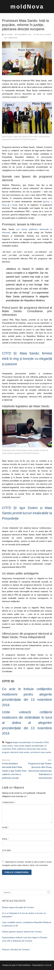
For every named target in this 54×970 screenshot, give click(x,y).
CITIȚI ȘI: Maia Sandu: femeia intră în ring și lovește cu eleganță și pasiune (27, 358)
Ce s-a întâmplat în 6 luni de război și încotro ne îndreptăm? (24, 915)
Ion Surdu (8, 34)
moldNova (27, 6)
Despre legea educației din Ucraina (18, 907)
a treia (13, 205)
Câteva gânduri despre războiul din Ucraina (22, 931)
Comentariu (9, 803)
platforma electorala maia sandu (32, 749)
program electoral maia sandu (15, 752)
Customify (47, 965)
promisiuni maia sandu (41, 752)
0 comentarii (11, 38)
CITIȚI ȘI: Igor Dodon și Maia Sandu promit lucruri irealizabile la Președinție (27, 513)
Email (5, 839)
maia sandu (7, 746)
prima (46, 201)
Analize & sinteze (43, 34)
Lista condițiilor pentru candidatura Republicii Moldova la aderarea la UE (26, 924)
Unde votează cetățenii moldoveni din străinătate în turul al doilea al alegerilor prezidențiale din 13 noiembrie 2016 (27, 722)
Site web (6, 850)
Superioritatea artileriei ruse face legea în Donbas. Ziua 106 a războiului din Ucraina (25, 939)
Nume (5, 828)
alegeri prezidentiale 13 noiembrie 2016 (31, 742)
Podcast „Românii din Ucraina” (16, 949)
